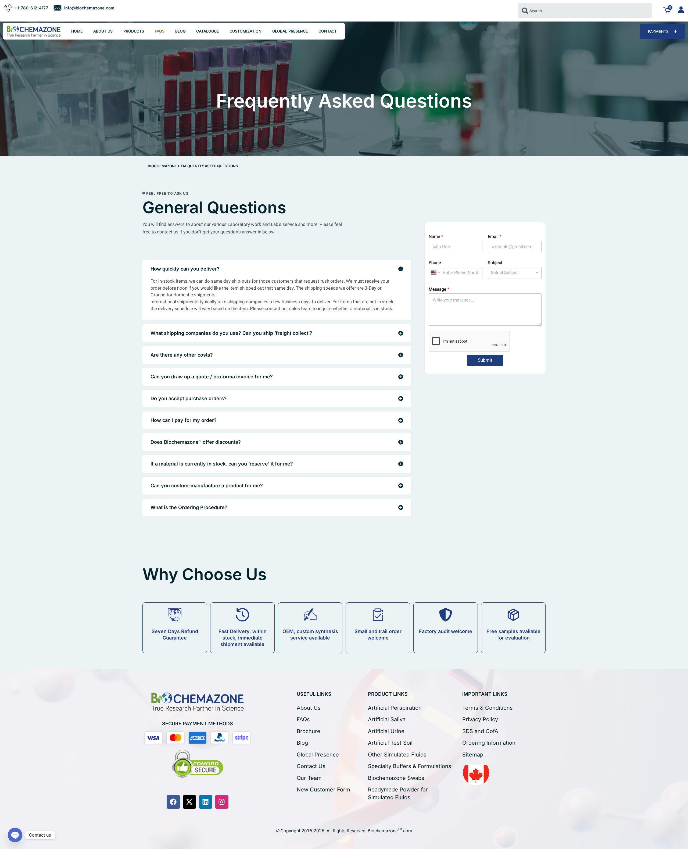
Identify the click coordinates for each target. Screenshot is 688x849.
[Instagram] (221, 802)
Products (133, 31)
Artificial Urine (386, 731)
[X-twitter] (189, 802)
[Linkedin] (205, 802)
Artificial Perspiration (395, 708)
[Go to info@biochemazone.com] (83, 8)
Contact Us (311, 766)
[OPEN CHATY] (15, 835)
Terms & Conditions (487, 708)
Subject (495, 262)
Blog (180, 31)
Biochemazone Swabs (396, 778)
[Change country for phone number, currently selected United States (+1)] (435, 272)
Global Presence (290, 31)
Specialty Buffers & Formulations (409, 766)
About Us (103, 31)
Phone (435, 262)
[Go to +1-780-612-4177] (26, 8)
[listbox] (515, 273)
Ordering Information (488, 743)
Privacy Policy (480, 719)
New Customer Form (323, 789)
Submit (485, 360)
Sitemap (472, 754)
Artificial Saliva (387, 719)
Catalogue (207, 31)
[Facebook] (173, 802)
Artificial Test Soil (390, 743)
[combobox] (585, 10)
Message (439, 289)
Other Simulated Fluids (397, 754)
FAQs (159, 31)
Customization (245, 31)
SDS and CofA (480, 731)
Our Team (309, 778)
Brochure (308, 731)
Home (77, 31)
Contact (327, 31)
